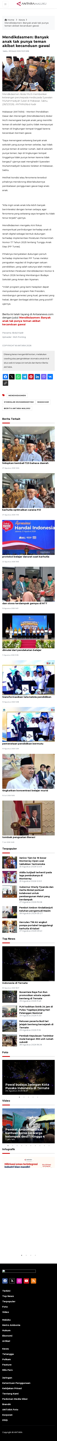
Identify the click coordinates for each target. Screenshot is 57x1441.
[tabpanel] (28, 1077)
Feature (7, 1364)
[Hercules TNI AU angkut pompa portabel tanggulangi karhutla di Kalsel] (9, 926)
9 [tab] (44, 1145)
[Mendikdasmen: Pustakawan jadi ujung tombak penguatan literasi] (28, 817)
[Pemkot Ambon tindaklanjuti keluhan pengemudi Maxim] (9, 912)
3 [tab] (28, 1097)
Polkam (6, 1359)
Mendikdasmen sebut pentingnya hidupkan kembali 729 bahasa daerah (25, 461)
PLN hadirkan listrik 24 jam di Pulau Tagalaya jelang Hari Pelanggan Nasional (36, 1009)
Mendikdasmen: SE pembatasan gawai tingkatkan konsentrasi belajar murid (26, 789)
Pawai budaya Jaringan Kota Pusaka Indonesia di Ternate (24, 981)
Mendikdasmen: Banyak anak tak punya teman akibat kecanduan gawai (26, 24)
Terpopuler (9, 848)
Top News (8, 938)
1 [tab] (19, 1097)
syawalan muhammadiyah (19, 402)
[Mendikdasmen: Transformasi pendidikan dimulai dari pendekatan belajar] (28, 630)
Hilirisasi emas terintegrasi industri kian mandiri (26, 1244)
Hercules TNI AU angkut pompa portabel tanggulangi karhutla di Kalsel (36, 925)
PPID (5, 1420)
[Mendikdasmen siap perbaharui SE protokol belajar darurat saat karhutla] (28, 537)
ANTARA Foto (10, 1409)
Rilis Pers (7, 1370)
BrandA (6, 1404)
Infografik (8, 1149)
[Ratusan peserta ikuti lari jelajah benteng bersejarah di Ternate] (9, 1025)
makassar (43, 402)
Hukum (6, 1330)
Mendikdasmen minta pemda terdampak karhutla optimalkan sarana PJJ (27, 508)
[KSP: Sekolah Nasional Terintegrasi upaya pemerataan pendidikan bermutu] (28, 724)
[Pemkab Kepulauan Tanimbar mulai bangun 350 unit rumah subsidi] (9, 1040)
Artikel (6, 1341)
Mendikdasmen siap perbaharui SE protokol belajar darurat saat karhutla (25, 555)
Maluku (6, 1319)
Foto (5, 1052)
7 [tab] (35, 1145)
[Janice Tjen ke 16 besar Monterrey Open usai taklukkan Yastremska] (9, 862)
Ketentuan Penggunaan (16, 1383)
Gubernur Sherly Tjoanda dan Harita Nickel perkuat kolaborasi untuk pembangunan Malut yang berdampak (36, 893)
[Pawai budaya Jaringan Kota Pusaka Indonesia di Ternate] (28, 963)
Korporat (7, 1415)
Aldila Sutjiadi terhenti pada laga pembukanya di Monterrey (35, 875)
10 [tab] (49, 1145)
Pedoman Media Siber (15, 1399)
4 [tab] (33, 1097)
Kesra (22, 20)
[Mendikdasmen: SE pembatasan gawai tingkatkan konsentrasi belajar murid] (28, 771)
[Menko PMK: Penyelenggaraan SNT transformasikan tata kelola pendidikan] (28, 677)
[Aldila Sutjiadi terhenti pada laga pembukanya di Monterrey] (9, 876)
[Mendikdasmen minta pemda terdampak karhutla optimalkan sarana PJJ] (28, 490)
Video (6, 1100)
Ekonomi (7, 1335)
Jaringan (7, 1377)
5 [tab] (37, 1097)
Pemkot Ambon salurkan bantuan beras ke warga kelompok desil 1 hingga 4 (25, 1133)
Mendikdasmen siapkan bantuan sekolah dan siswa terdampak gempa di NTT (27, 602)
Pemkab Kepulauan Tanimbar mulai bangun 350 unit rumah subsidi (36, 1039)
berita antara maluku (17, 408)
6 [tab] (30, 1145)
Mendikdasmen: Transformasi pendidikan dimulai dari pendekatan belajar (28, 648)
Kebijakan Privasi (12, 1388)
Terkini (6, 1290)
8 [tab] (39, 1145)
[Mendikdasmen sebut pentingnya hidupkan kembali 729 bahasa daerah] (28, 443)
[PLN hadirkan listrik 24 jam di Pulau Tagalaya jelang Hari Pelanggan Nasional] (9, 1011)
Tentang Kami (10, 1393)
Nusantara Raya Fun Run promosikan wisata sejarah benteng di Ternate (34, 995)
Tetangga (8, 1354)
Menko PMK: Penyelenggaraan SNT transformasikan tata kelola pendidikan (26, 695)
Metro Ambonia (11, 1325)
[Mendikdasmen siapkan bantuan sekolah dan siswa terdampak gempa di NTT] (28, 583)
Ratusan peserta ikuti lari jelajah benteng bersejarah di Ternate (36, 1024)
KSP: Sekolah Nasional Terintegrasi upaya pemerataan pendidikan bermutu (27, 742)
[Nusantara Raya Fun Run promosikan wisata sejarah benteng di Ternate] (9, 996)
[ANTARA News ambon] (31, 4)
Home (11, 20)
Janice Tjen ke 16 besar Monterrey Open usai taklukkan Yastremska (32, 861)
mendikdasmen (17, 395)
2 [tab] (24, 1097)
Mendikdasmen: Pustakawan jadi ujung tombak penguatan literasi (26, 836)
